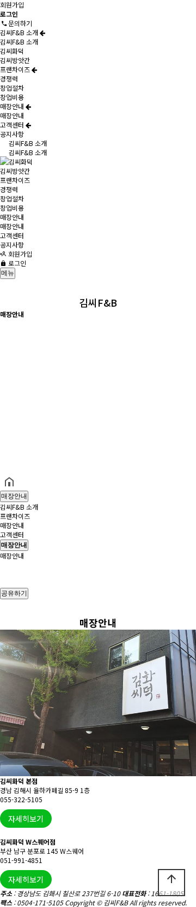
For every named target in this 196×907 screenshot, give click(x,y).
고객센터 (13, 124)
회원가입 (12, 4)
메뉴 (7, 273)
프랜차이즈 (16, 69)
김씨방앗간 (15, 60)
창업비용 (12, 97)
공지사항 (12, 133)
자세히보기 (26, 818)
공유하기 (14, 593)
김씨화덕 (12, 50)
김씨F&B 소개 (20, 32)
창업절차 (12, 87)
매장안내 (13, 106)
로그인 (16, 263)
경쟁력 (9, 78)
